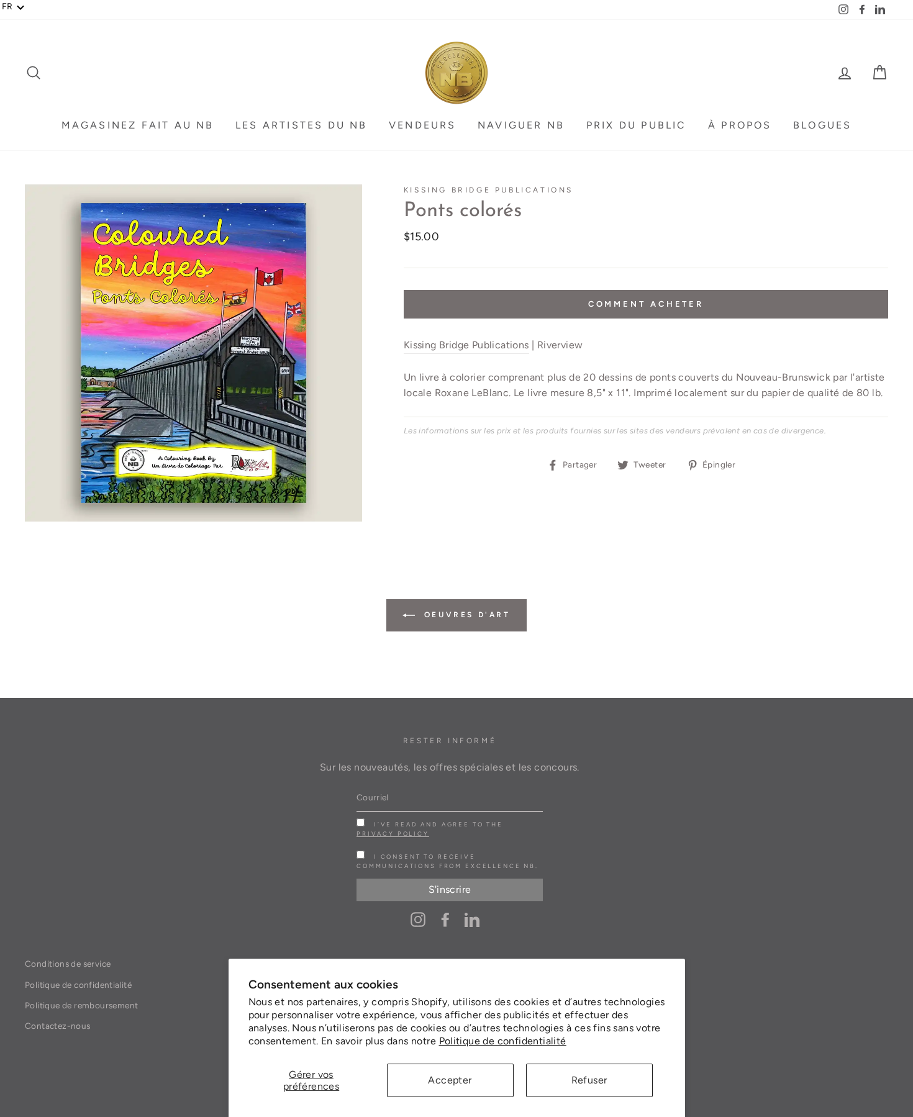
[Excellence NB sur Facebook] (445, 919)
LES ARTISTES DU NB (301, 125)
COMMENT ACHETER (646, 304)
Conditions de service (68, 964)
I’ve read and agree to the (430, 829)
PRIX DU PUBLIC (636, 125)
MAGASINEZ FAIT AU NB (137, 125)
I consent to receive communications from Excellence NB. (447, 861)
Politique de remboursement (81, 1005)
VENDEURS (423, 125)
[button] (13, 7)
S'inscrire (450, 889)
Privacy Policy (393, 833)
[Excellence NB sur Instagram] (418, 919)
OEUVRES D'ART (465, 614)
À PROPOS (740, 125)
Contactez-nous (58, 1026)
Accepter (449, 1080)
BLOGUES (822, 125)
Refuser (589, 1080)
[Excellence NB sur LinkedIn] (472, 919)
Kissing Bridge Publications (488, 190)
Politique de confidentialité (502, 1041)
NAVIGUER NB (521, 125)
